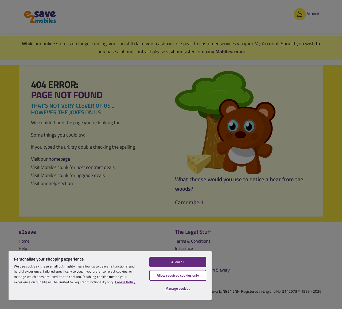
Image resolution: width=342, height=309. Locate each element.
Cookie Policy (125, 282)
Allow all (177, 262)
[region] (110, 275)
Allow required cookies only (178, 275)
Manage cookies (177, 288)
